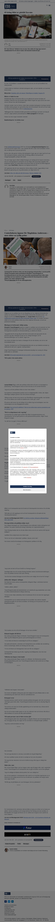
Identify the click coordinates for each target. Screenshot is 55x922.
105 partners (29, 477)
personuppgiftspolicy (34, 467)
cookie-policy (25, 467)
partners (22, 447)
